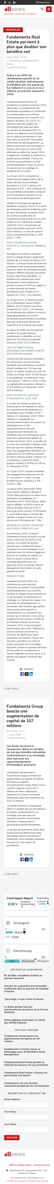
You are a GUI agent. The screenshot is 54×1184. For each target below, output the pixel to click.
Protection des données (38, 1181)
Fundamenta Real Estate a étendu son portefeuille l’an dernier (25, 1074)
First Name (10, 1111)
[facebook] (22, 673)
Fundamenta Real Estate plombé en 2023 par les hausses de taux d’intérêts (26, 1063)
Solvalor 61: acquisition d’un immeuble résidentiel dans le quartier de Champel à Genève (26, 989)
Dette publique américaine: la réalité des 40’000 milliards (24, 1021)
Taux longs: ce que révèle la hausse (23, 999)
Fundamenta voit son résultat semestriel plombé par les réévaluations (26, 1084)
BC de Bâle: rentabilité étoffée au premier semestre (23, 977)
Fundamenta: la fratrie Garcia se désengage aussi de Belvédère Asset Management (24, 1052)
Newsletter (44, 2)
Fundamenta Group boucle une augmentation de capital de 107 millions (22, 1039)
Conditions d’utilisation (17, 1181)
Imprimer (28, 669)
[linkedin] (31, 673)
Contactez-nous (41, 1165)
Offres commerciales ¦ (20, 1165)
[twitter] (26, 673)
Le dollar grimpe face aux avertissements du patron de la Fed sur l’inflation (26, 1009)
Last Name (10, 1124)
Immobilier (13, 29)
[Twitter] (9, 3)
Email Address (12, 1099)
